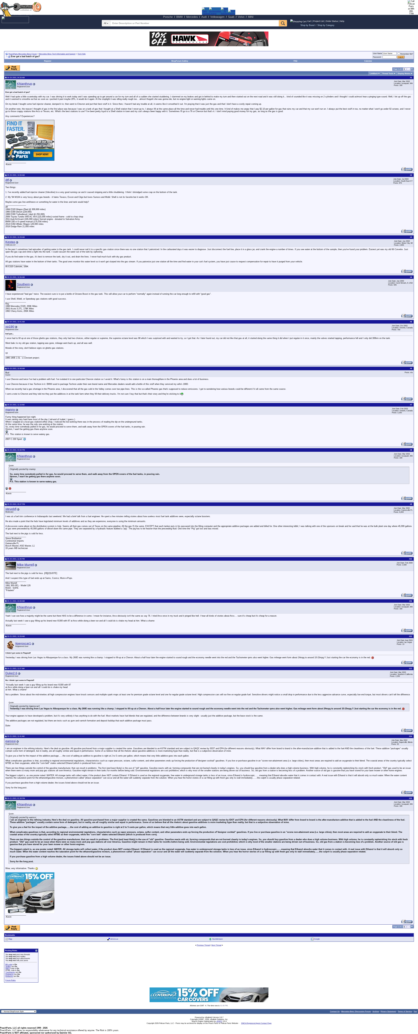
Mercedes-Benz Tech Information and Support (57, 54)
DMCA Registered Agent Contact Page (256, 1023)
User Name (377, 53)
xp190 (9, 326)
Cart (309, 21)
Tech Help (82, 54)
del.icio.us (114, 939)
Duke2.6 (11, 673)
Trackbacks (10, 972)
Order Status (332, 21)
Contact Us (335, 1011)
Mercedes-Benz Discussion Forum (356, 1011)
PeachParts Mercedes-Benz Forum (22, 54)
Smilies (8, 966)
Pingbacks (9, 974)
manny (10, 409)
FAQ (295, 61)
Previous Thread (203, 945)
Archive (375, 1011)
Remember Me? (406, 54)
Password (377, 57)
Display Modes (404, 73)
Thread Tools (387, 73)
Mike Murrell (25, 564)
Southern (23, 284)
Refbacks (9, 976)
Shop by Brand (307, 25)
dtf (7, 180)
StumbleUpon (217, 939)
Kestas (10, 242)
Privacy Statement (388, 1011)
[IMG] (7, 968)
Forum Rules (10, 980)
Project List (318, 21)
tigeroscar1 (23, 643)
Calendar (368, 61)
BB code (8, 964)
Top (415, 1011)
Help (342, 21)
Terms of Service (405, 1011)
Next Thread (216, 945)
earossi (10, 741)
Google (317, 939)
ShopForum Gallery (179, 61)
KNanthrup (24, 83)
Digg (10, 939)
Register (47, 61)
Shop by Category (325, 25)
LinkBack (374, 73)
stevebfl (10, 509)
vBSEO (219, 1021)
